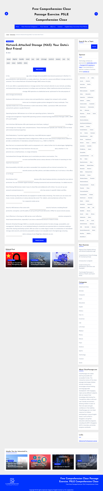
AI (88, 77)
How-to (81, 315)
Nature (81, 339)
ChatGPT (92, 90)
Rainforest (83, 197)
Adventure (82, 77)
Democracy (83, 107)
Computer (82, 295)
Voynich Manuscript (85, 230)
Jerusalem (82, 152)
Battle (89, 84)
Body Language (83, 90)
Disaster (82, 113)
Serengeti (89, 204)
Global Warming (84, 136)
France (91, 129)
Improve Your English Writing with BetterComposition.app (15, 465)
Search (94, 46)
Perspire (92, 178)
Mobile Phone (90, 165)
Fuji (81, 132)
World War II (83, 236)
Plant (80, 343)
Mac (81, 158)
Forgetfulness (83, 129)
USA (81, 226)
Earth (94, 113)
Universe (92, 223)
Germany (92, 132)
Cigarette (82, 97)
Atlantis (88, 81)
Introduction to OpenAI (85, 261)
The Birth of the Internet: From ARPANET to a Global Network (62, 264)
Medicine (82, 165)
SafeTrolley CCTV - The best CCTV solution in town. (88, 65)
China (81, 94)
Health (81, 307)
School (87, 201)
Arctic (81, 81)
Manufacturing (83, 162)
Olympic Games (84, 178)
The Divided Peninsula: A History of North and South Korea (87, 273)
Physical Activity (84, 184)
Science (81, 347)
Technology (12, 34)
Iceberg (94, 142)
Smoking (82, 210)
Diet (81, 110)
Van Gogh (87, 226)
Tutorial (81, 359)
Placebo (82, 188)
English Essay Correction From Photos (76, 26)
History (82, 142)
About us (52, 26)
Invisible (89, 145)
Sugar (89, 217)
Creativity (91, 103)
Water (93, 230)
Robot (81, 201)
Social (81, 213)
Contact (60, 26)
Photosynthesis (84, 181)
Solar (87, 213)
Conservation (83, 103)
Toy (88, 220)
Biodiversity (83, 87)
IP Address (82, 149)
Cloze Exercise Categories (29, 26)
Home (17, 26)
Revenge (90, 197)
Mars (91, 162)
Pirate (92, 184)
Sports (81, 351)
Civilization (90, 97)
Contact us (61, 490)
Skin (89, 207)
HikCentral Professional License (88, 441)
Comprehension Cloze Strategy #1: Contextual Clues (38, 465)
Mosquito (82, 168)
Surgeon (82, 220)
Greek (81, 139)
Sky (93, 207)
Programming (83, 194)
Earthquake (83, 116)
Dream (88, 113)
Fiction (88, 126)
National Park (88, 171)
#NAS (9, 53)
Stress (92, 213)
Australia (82, 84)
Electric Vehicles (84, 119)
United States (83, 223)
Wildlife (88, 233)
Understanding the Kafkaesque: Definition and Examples (87, 266)
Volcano (94, 226)
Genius (86, 132)
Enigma (82, 126)
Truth (92, 220)
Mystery (89, 168)
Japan (89, 149)
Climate (82, 100)
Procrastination (84, 191)
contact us (86, 71)
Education (82, 303)
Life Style (82, 327)
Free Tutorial (44, 26)
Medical (81, 331)
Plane (88, 188)
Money (81, 335)
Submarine (82, 217)
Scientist (82, 204)
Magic (86, 158)
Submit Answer (39, 240)
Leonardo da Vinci (84, 155)
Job (80, 323)
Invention (82, 145)
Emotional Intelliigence (86, 123)
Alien (92, 77)
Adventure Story (84, 287)
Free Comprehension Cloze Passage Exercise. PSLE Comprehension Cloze (51, 14)
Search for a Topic (86, 41)
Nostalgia (82, 175)
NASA (81, 171)
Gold (91, 136)
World (80, 363)
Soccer (88, 210)
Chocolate (88, 94)
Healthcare (88, 139)
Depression (91, 107)
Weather (82, 233)
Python (91, 194)
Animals (81, 291)
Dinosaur (87, 110)
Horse (87, 142)
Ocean (89, 175)
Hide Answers (39, 69)
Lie (92, 155)
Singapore (82, 207)
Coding (88, 100)
